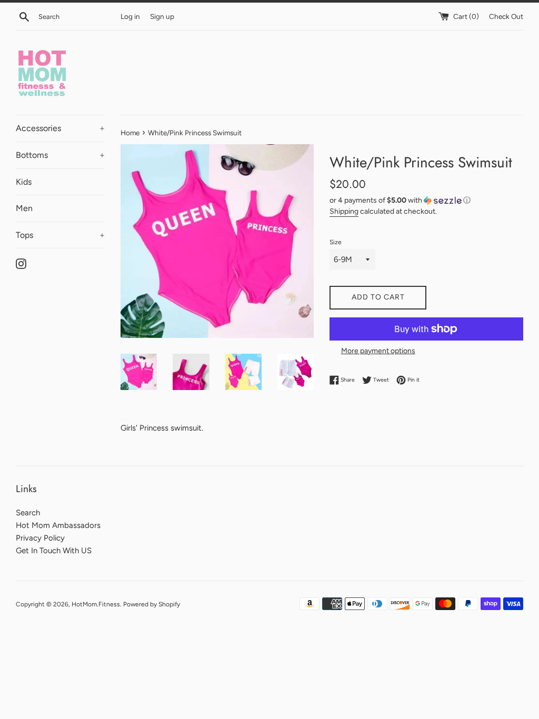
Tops (60, 235)
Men (24, 208)
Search (28, 512)
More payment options (378, 350)
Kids (24, 182)
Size (336, 242)
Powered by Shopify (151, 604)
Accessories (60, 128)
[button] (426, 200)
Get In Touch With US (54, 550)
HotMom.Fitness (96, 604)
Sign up (162, 16)
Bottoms (60, 155)
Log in (130, 16)
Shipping (344, 211)
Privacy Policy (40, 538)
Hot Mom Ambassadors (58, 525)
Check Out (506, 16)
